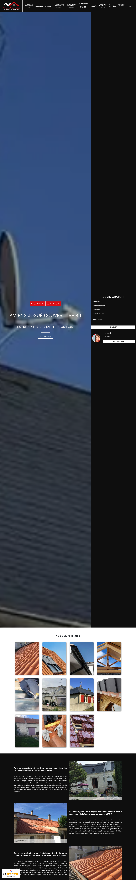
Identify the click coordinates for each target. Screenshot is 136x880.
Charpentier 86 (130, 5)
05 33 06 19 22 (37, 304)
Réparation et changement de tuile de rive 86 (71, 6)
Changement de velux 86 (39, 5)
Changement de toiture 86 (49, 5)
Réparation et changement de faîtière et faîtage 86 (83, 6)
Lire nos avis (11, 876)
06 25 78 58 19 (53, 304)
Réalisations (45, 337)
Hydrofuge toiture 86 (94, 5)
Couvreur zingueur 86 (121, 6)
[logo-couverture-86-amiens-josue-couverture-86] (11, 6)
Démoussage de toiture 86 (112, 5)
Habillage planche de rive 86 (102, 6)
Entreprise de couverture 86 (29, 6)
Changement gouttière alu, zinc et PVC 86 (59, 6)
